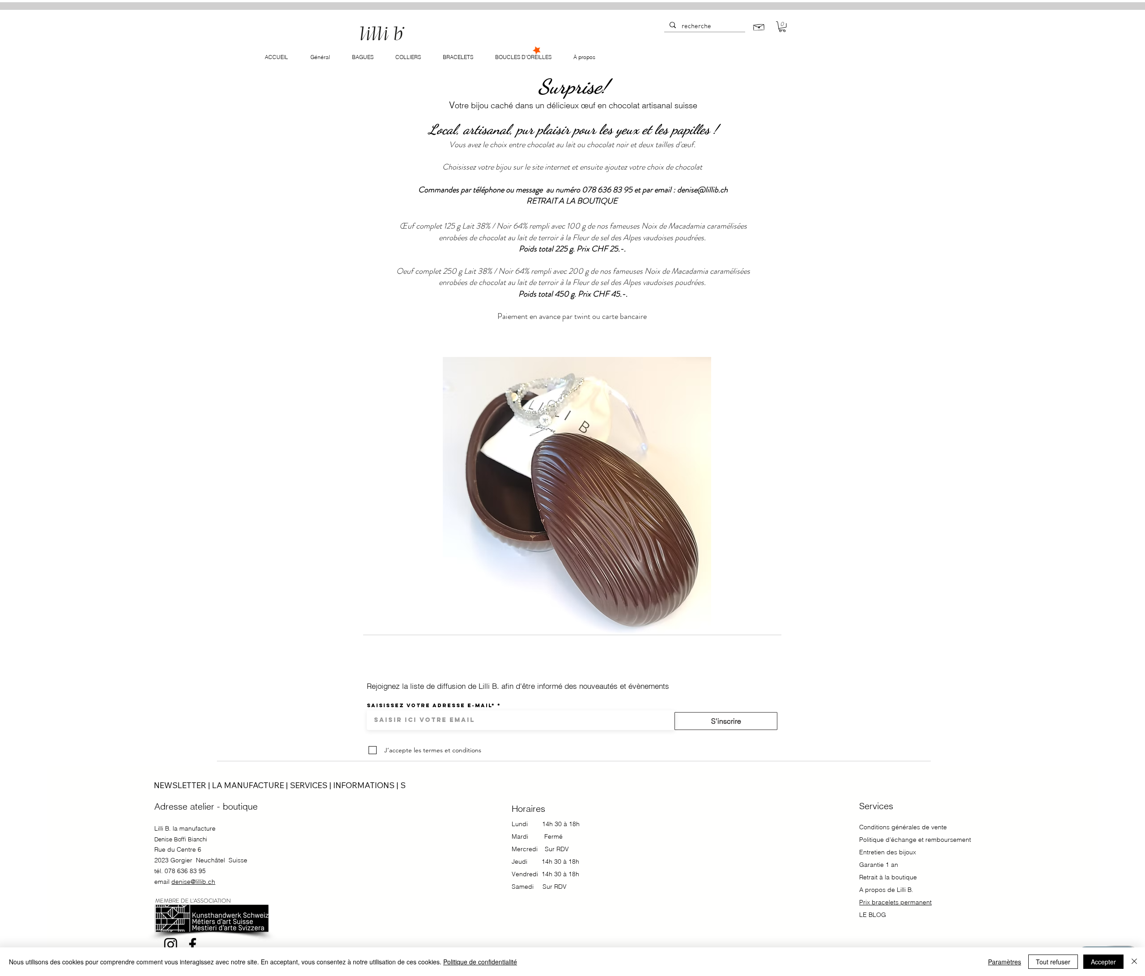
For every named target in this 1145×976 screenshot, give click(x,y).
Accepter (1103, 961)
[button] (782, 26)
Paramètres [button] (1004, 961)
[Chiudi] (1134, 962)
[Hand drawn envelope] (759, 26)
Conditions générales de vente (903, 827)
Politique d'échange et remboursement (915, 840)
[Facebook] (192, 944)
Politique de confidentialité (480, 961)
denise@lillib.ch (702, 189)
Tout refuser (1053, 961)
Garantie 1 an (879, 865)
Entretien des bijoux (887, 852)
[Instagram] (170, 944)
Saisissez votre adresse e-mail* (431, 705)
